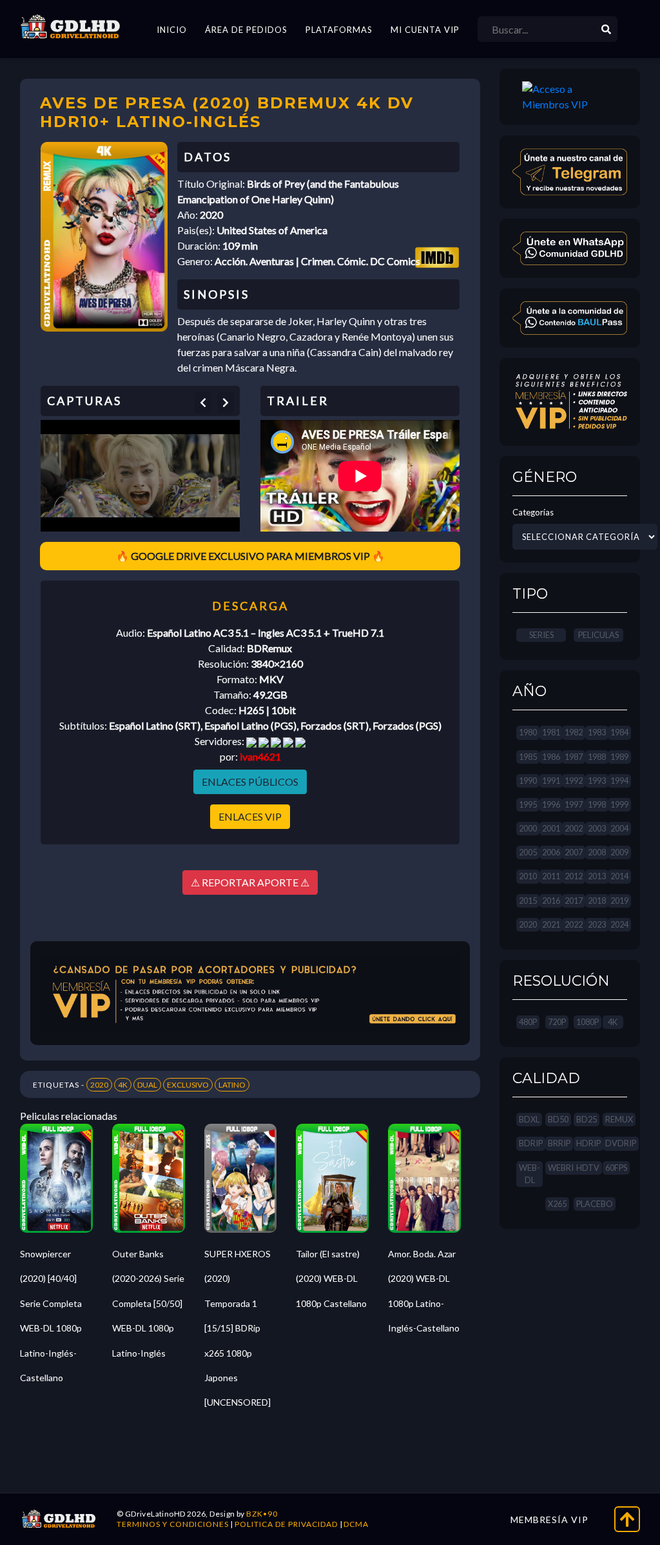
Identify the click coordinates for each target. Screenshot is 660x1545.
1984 (619, 732)
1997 (574, 804)
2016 (551, 900)
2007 (574, 852)
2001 (551, 828)
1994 (619, 780)
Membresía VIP (549, 1519)
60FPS (616, 1167)
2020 (99, 1085)
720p (557, 1022)
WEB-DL (529, 1173)
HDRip (588, 1143)
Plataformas (339, 30)
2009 (619, 852)
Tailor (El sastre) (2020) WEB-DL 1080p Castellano (331, 1278)
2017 (574, 900)
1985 (528, 757)
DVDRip (620, 1143)
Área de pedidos (246, 30)
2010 (528, 876)
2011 (551, 876)
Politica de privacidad (286, 1524)
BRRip (559, 1143)
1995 (528, 804)
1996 (551, 804)
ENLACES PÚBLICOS (250, 781)
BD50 (558, 1119)
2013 (597, 876)
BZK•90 (262, 1514)
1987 (574, 757)
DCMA (356, 1524)
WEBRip (563, 1167)
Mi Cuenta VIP (425, 30)
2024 (619, 924)
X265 (557, 1204)
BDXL (529, 1119)
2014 (619, 876)
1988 (597, 757)
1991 (551, 780)
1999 (619, 804)
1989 (619, 757)
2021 (551, 924)
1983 (597, 732)
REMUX (619, 1119)
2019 (619, 900)
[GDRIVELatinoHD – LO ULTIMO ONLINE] (70, 27)
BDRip (531, 1143)
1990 (528, 780)
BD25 (586, 1119)
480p (528, 1022)
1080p (587, 1022)
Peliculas (598, 635)
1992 (574, 780)
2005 (528, 852)
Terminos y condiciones (173, 1524)
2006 (551, 852)
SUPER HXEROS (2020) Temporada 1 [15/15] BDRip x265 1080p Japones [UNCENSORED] (237, 1328)
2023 (597, 924)
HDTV (587, 1167)
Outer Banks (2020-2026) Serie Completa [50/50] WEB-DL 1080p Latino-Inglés (148, 1303)
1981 (551, 732)
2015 (528, 900)
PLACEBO (594, 1204)
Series (541, 635)
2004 (619, 828)
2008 (597, 852)
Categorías (533, 512)
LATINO (232, 1085)
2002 (574, 828)
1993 (597, 780)
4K (123, 1085)
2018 (597, 900)
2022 (574, 924)
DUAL (147, 1085)
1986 (551, 757)
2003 (597, 828)
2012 (574, 876)
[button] (203, 403)
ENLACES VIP (250, 816)
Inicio (172, 30)
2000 (528, 828)
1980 (528, 732)
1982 (574, 732)
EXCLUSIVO (188, 1085)
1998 (597, 804)
